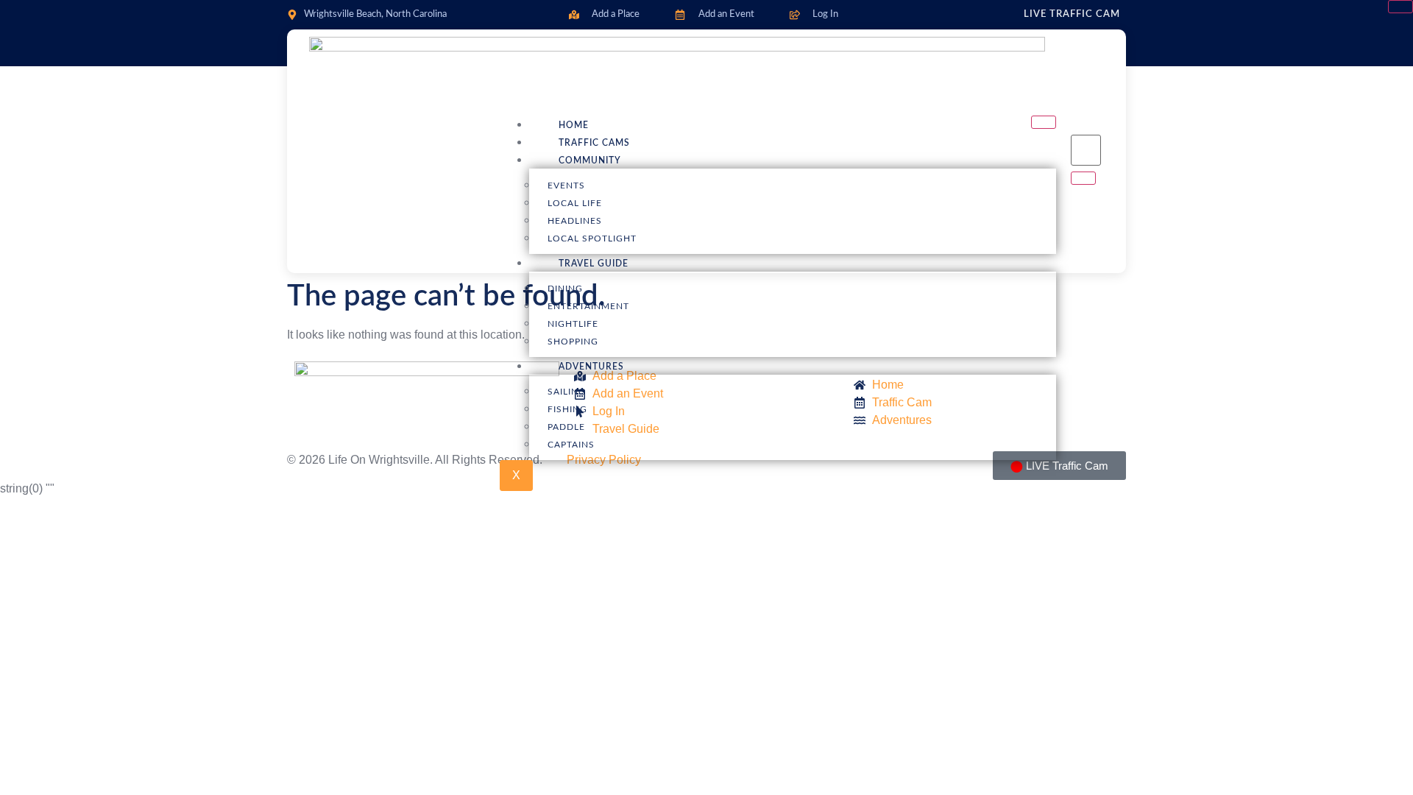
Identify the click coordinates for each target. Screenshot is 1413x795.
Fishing (567, 409)
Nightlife (573, 323)
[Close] (1400, 6)
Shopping (573, 341)
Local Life (575, 203)
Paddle (566, 427)
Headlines (575, 220)
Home (574, 125)
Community (590, 160)
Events (566, 185)
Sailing (567, 391)
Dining (565, 288)
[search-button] (1083, 178)
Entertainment (588, 306)
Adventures (591, 366)
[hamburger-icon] (1043, 122)
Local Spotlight (592, 238)
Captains (571, 444)
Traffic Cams (594, 142)
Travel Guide (593, 263)
